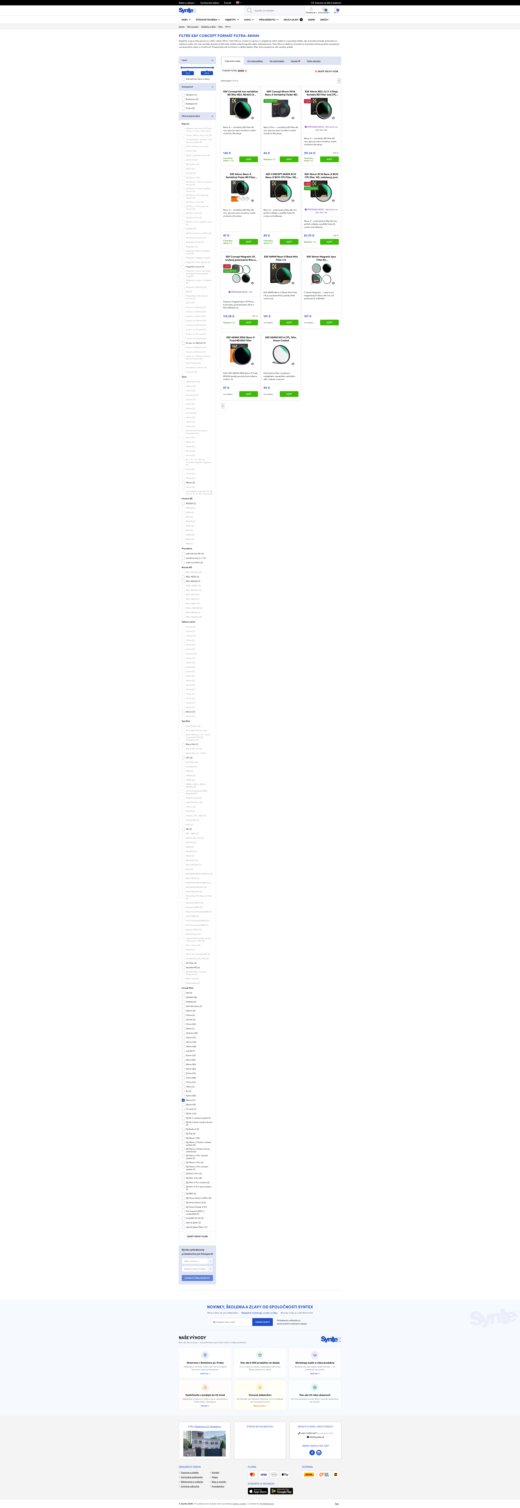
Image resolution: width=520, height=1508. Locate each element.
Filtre (220, 26)
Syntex (182, 26)
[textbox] (191, 1261)
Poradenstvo (218, 1486)
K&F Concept (193, 26)
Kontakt (227, 2)
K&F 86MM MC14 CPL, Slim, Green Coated (281, 339)
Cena (184, 60)
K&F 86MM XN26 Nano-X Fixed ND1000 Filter (240, 339)
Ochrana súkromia (190, 1486)
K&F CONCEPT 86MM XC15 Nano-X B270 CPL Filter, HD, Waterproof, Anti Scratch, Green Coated (280, 175)
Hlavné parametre (191, 115)
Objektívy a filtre (208, 26)
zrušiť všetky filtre (197, 1236)
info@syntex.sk (317, 1437)
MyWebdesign (267, 1503)
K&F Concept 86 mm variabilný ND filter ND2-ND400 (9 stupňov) (240, 93)
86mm (241, 70)
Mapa (215, 1477)
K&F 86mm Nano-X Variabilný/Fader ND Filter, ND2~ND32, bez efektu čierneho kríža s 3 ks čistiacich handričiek (240, 175)
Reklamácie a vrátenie (192, 1481)
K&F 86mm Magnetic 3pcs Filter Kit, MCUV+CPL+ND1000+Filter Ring (321, 258)
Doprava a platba (190, 1472)
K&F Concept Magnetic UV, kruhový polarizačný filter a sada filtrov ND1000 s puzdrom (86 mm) (241, 258)
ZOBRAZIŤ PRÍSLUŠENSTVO (197, 1278)
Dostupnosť (187, 86)
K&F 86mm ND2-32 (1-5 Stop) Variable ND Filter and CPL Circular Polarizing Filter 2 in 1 (321, 93)
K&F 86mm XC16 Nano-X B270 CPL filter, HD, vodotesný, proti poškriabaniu (321, 175)
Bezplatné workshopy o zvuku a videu (259, 1312)
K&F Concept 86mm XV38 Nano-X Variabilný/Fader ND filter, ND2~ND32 (281, 93)
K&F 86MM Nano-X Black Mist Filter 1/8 (281, 258)
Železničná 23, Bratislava (208, 1426)
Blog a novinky (219, 1481)
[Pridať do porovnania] (252, 117)
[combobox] (197, 1261)
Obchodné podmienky (192, 1477)
